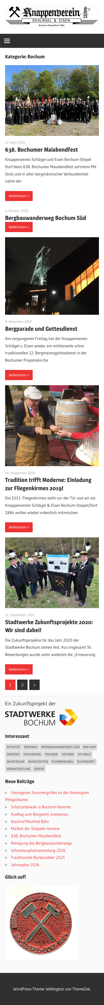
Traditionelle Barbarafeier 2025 (38, 857)
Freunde (51, 754)
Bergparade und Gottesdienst (41, 328)
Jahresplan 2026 (25, 864)
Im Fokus (84, 754)
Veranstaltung (18, 769)
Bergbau (31, 747)
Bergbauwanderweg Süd (60, 747)
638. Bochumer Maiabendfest (41, 149)
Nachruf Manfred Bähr (30, 821)
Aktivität (14, 747)
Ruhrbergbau (63, 761)
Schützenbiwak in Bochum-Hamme (41, 806)
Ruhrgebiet (86, 761)
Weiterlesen (17, 195)
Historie (68, 754)
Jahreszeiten (38, 761)
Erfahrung (32, 754)
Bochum (89, 747)
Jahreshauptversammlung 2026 (38, 850)
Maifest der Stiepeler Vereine (35, 828)
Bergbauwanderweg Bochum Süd (45, 217)
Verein (39, 769)
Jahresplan (15, 761)
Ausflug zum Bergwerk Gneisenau (39, 814)
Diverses (13, 754)
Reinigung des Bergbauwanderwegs (41, 843)
